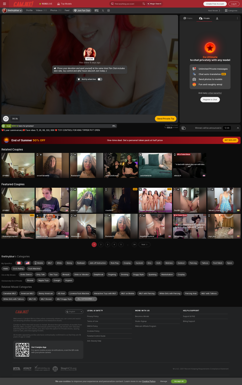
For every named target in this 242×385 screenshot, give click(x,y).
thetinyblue (7, 256)
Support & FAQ (189, 316)
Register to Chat (210, 99)
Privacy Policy (93, 316)
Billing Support (189, 321)
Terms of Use (92, 321)
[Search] (144, 4)
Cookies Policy (93, 331)
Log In (234, 4)
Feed (67, 10)
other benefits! (215, 93)
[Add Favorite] (6, 119)
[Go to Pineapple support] (55, 369)
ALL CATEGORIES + (86, 299)
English (72, 312)
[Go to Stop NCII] (69, 369)
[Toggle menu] (4, 4)
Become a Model (142, 316)
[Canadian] (19, 263)
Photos (55, 10)
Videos (41, 10)
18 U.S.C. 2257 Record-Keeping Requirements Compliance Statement (201, 369)
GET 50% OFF (230, 140)
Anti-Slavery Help (94, 341)
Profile (29, 10)
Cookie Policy (148, 381)
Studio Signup (141, 321)
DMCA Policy (92, 326)
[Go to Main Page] (23, 4)
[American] (27, 263)
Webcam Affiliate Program (145, 326)
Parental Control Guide (96, 336)
